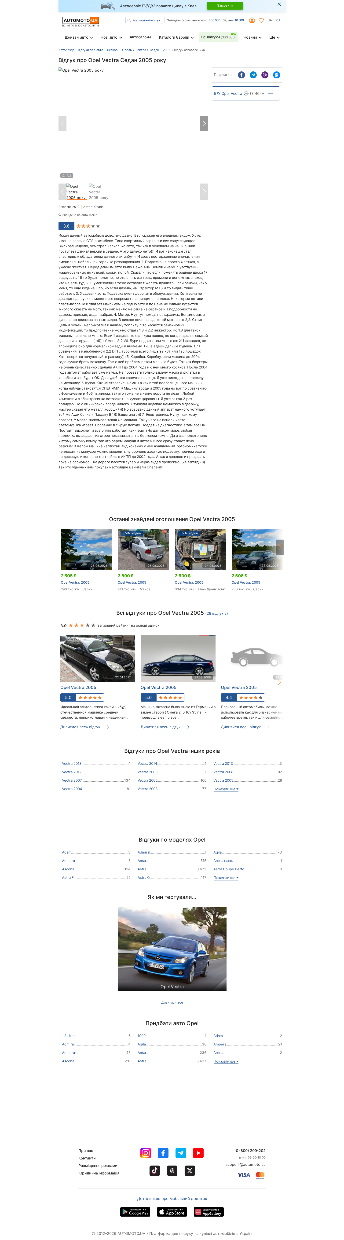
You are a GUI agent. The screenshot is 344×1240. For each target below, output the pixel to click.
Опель (127, 50)
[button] (204, 123)
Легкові (112, 50)
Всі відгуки (218, 37)
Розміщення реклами (97, 1165)
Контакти (87, 1158)
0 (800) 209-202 (251, 1150)
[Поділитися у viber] (264, 74)
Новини (250, 37)
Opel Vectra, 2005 (75, 582)
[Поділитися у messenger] (276, 74)
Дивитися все (172, 1002)
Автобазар (66, 50)
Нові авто (109, 37)
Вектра (140, 50)
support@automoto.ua (246, 1164)
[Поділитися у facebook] (241, 74)
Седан (154, 50)
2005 (166, 50)
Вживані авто (76, 37)
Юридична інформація (98, 1173)
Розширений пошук (146, 20)
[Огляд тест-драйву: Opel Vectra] (172, 950)
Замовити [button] (225, 5)
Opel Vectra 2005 (158, 687)
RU (278, 20)
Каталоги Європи (174, 37)
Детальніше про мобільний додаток (172, 1198)
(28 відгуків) (216, 613)
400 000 (214, 20)
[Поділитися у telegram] (253, 74)
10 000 (239, 20)
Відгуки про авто (90, 50)
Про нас (85, 1150)
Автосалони (140, 37)
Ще (272, 37)
